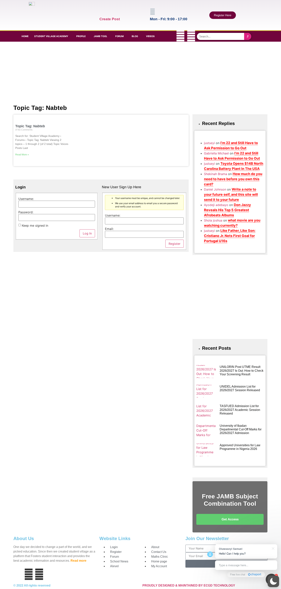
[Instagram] (191, 36)
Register (174, 244)
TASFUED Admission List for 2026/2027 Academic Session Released (240, 409)
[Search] (247, 36)
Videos (150, 36)
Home (25, 36)
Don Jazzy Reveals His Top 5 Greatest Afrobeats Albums (227, 210)
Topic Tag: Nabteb (30, 126)
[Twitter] (180, 36)
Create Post (109, 19)
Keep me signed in (35, 225)
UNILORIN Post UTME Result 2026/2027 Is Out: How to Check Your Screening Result (241, 370)
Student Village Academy (51, 36)
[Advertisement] (139, 72)
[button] (273, 581)
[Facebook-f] (170, 36)
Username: (26, 198)
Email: (109, 228)
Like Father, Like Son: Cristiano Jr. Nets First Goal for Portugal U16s (229, 236)
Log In (87, 233)
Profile (81, 36)
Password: (25, 212)
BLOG (135, 36)
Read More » (22, 154)
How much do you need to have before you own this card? (233, 179)
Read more (78, 560)
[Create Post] (102, 11)
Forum (119, 36)
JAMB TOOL (100, 36)
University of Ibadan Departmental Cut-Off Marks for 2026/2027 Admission (241, 429)
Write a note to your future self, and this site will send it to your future (231, 194)
